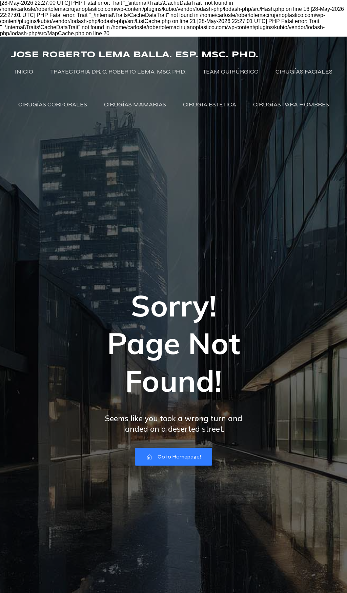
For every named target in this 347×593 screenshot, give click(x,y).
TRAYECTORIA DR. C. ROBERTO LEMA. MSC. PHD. (118, 71)
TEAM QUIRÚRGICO (231, 71)
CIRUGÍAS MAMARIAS (135, 104)
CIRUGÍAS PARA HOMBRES (291, 104)
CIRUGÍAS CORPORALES (52, 104)
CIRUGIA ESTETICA (209, 104)
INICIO (24, 71)
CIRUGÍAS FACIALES (303, 71)
